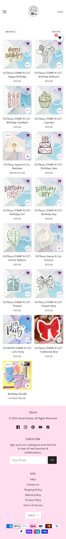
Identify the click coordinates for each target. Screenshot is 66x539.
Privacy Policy (33, 500)
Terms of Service (33, 505)
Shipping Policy (33, 489)
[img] (18, 427)
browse (10, 31)
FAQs (33, 479)
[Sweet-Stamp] (33, 11)
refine (56, 31)
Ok (52, 459)
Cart (60, 11)
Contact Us (33, 484)
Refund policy (33, 495)
